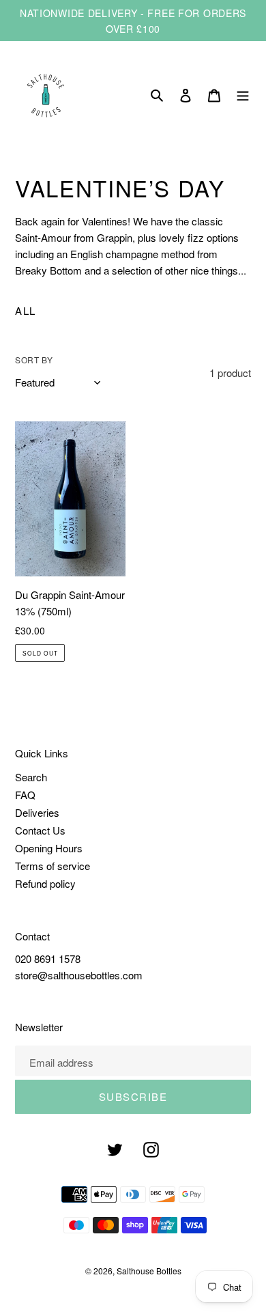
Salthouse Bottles (149, 1270)
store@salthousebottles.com (79, 975)
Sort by (34, 359)
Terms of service (52, 865)
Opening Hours (49, 848)
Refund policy (45, 883)
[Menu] (242, 96)
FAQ (25, 794)
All (25, 310)
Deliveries (37, 812)
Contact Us (40, 830)
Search (31, 777)
